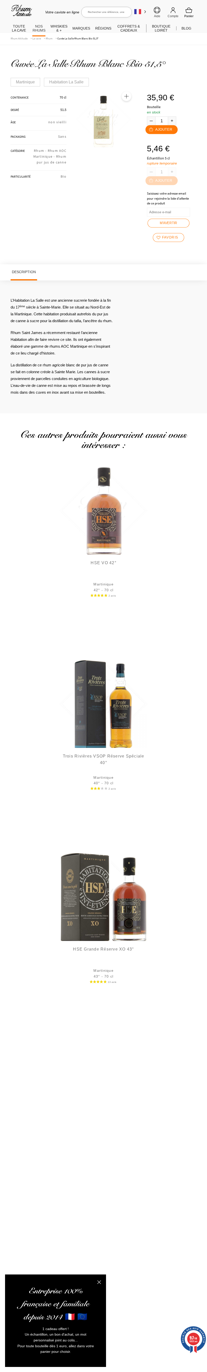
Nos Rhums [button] (39, 28)
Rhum (49, 38)
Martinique (25, 82)
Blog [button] (186, 28)
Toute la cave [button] (19, 28)
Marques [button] (81, 28)
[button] (126, 96)
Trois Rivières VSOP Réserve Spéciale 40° (103, 759)
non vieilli (57, 122)
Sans (62, 136)
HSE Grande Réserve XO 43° (103, 949)
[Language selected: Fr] (140, 11)
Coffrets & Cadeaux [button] (128, 28)
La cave (36, 38)
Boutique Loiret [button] (161, 28)
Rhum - (41, 150)
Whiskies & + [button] (58, 28)
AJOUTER (163, 129)
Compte (173, 16)
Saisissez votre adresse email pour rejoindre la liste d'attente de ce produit (168, 198)
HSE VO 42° (103, 563)
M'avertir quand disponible (168, 224)
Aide (157, 16)
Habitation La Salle (66, 82)
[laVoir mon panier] (188, 12)
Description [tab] (24, 272)
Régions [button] (103, 28)
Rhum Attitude (21, 12)
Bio (63, 176)
